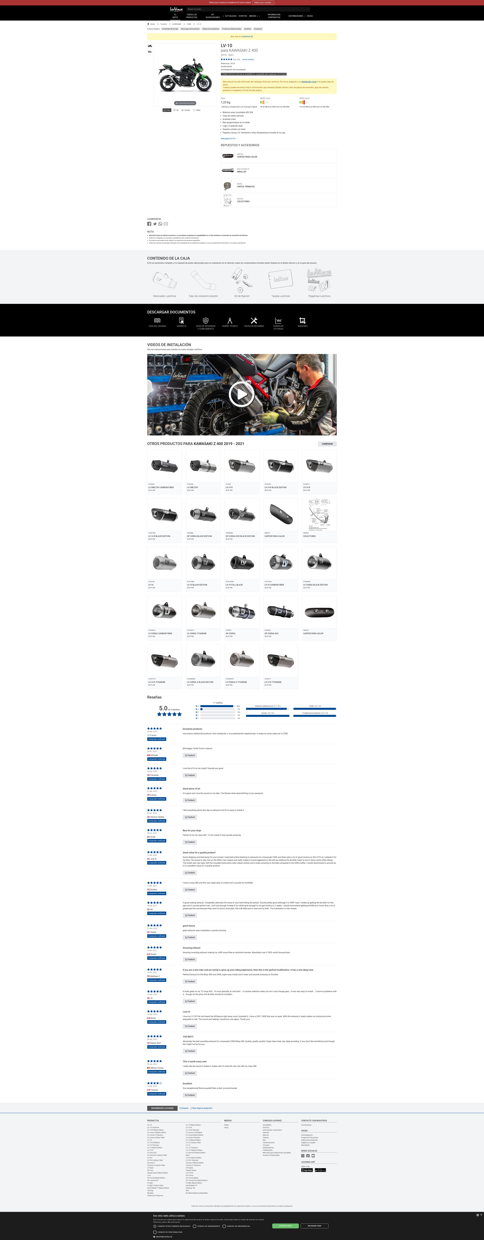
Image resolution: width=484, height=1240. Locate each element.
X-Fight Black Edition (194, 1183)
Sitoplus (150, 1193)
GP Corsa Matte (192, 1178)
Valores (266, 1138)
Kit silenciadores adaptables (197, 1193)
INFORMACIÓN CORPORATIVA (274, 16)
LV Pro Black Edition (193, 1158)
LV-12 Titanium (192, 1148)
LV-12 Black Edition (154, 1148)
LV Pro (149, 1158)
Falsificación (268, 1150)
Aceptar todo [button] (285, 1226)
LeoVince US (247, 36)
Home (152, 24)
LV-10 (149, 1140)
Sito (187, 1190)
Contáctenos (306, 1125)
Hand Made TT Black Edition (158, 1188)
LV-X (149, 1175)
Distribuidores (268, 1148)
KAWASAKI (176, 24)
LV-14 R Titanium (192, 1130)
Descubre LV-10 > (228, 138)
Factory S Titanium (193, 1165)
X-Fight (150, 1183)
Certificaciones (268, 1143)
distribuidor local (308, 82)
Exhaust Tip (190, 1188)
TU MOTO (175, 16)
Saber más (305, 1166)
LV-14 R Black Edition (155, 1130)
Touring (150, 1190)
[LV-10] (150, 45)
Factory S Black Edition (195, 1163)
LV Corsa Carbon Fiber (156, 1138)
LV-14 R (189, 1127)
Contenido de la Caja (170, 29)
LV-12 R (150, 1150)
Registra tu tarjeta (308, 1143)
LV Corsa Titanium (193, 1138)
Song (226, 1127)
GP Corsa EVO (152, 1180)
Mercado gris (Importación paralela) (277, 1153)
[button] (210, 1236)
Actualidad (267, 1125)
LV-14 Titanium (153, 1127)
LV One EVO (152, 1153)
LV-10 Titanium (153, 1145)
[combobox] (477, 1215)
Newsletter (305, 1145)
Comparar (258, 29)
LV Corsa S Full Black (194, 1132)
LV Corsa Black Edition (194, 1135)
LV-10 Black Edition (193, 1140)
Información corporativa (272, 1130)
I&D (264, 1140)
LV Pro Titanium (192, 1160)
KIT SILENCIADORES (213, 16)
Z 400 (189, 24)
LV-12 (188, 1145)
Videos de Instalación (210, 29)
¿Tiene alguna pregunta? (201, 1108)
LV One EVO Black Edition (196, 1153)
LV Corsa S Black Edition (156, 1132)
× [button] (481, 1215)
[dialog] (242, 1226)
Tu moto (163, 24)
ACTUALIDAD (231, 16)
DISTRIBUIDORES (296, 16)
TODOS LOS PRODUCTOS (191, 16)
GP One (150, 1170)
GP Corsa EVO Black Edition (196, 1180)
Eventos (266, 1127)
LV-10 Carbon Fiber (193, 1143)
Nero (188, 1155)
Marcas (266, 1135)
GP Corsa (189, 1175)
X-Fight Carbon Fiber (155, 1185)
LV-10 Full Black (153, 1143)
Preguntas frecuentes (309, 1138)
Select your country (263, 2)
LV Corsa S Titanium (155, 1135)
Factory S (151, 1163)
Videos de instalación (309, 1140)
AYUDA (310, 16)
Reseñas (247, 29)
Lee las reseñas (248, 59)
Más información (174, 1222)
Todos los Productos (155, 1196)
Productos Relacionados (231, 29)
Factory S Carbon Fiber (156, 1165)
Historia (266, 1132)
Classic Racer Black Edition (157, 1173)
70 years (266, 1145)
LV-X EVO (189, 1173)
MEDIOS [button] (252, 16)
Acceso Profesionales (271, 1155)
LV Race (150, 1168)
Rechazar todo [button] (314, 1226)
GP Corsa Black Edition (156, 1178)
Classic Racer (191, 1170)
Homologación (307, 1135)
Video (226, 1125)
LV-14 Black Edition (193, 1125)
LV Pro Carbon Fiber (155, 1160)
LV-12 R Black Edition (194, 1150)
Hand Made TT (191, 1185)
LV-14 (149, 1125)
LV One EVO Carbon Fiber (157, 1155)
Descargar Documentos (190, 29)
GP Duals (189, 1168)
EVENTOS (243, 16)
